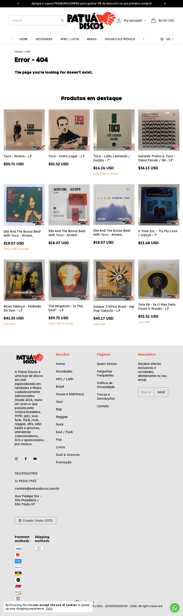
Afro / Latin (69, 39)
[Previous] (11, 39)
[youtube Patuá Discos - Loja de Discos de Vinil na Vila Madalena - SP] (35, 459)
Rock (60, 424)
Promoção (64, 462)
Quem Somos (107, 364)
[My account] (118, 20)
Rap (59, 409)
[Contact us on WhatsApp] (174, 607)
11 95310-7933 (25, 481)
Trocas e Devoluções (105, 397)
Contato (103, 406)
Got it (49, 608)
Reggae (62, 417)
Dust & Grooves (68, 455)
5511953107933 (26, 473)
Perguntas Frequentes (105, 373)
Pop (59, 440)
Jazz (59, 402)
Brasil (92, 39)
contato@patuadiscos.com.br (37, 489)
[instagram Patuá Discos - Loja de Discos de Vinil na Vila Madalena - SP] (16, 459)
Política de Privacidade (106, 385)
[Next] (143, 39)
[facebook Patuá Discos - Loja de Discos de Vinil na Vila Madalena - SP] (25, 459)
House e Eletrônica (120, 39)
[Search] (62, 20)
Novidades (44, 39)
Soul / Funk (64, 432)
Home (24, 39)
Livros (60, 447)
